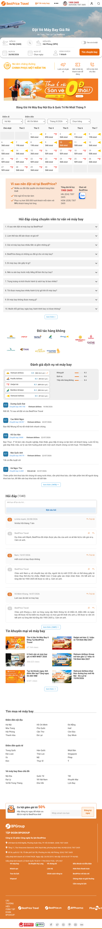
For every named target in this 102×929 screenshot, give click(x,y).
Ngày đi (11, 52)
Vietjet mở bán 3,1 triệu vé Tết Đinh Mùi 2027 (83, 638)
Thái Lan (41, 754)
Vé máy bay (44, 3)
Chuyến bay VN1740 (17, 407)
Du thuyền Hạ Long (35, 864)
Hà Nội (9, 725)
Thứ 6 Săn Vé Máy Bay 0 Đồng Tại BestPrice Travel (38, 639)
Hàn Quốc (41, 750)
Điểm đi (12, 41)
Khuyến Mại (73, 779)
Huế (69, 728)
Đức (7, 761)
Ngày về (37, 52)
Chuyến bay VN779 (16, 456)
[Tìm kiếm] (98, 3)
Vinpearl (13, 879)
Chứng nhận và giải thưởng (83, 879)
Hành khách (64, 51)
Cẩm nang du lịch (79, 884)
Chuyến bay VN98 (16, 437)
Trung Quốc (11, 750)
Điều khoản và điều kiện (82, 864)
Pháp (70, 757)
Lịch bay (71, 783)
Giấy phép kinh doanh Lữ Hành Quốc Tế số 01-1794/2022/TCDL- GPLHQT (34, 861)
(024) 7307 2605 (73, 848)
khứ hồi (40, 783)
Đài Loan (10, 754)
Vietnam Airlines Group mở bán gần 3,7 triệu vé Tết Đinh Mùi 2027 (83, 656)
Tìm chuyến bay (89, 52)
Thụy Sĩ (40, 761)
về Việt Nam (42, 779)
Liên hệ (50, 869)
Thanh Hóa (10, 735)
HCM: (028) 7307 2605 (68, 202)
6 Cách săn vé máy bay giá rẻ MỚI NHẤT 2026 (37, 655)
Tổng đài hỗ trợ (68, 189)
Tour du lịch (14, 874)
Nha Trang (10, 728)
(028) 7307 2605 (61, 843)
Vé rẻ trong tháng (14, 783)
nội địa (9, 776)
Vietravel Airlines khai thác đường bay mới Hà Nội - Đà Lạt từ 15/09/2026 (83, 674)
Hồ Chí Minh (42, 725)
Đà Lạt (40, 735)
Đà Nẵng (72, 725)
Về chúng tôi (52, 864)
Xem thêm (50, 317)
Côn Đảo (71, 732)
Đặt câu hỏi (51, 510)
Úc (7, 757)
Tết (69, 776)
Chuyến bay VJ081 (16, 471)
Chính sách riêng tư (54, 874)
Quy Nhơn (72, 735)
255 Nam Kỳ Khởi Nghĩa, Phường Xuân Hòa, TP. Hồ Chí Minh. (31, 843)
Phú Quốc (41, 728)
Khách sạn (14, 869)
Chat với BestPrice (83, 188)
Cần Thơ (40, 732)
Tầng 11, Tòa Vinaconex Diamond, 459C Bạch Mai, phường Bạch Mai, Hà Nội (37, 848)
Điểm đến (47, 41)
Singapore (72, 754)
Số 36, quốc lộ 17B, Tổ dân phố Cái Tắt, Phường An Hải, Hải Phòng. (33, 852)
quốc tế (40, 776)
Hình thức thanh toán (81, 869)
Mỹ (38, 757)
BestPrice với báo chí (81, 874)
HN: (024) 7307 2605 (67, 195)
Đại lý (8, 779)
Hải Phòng (10, 732)
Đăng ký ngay (88, 811)
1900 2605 (66, 190)
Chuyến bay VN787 (16, 422)
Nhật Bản (72, 750)
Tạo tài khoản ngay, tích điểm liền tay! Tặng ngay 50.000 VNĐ (38, 673)
